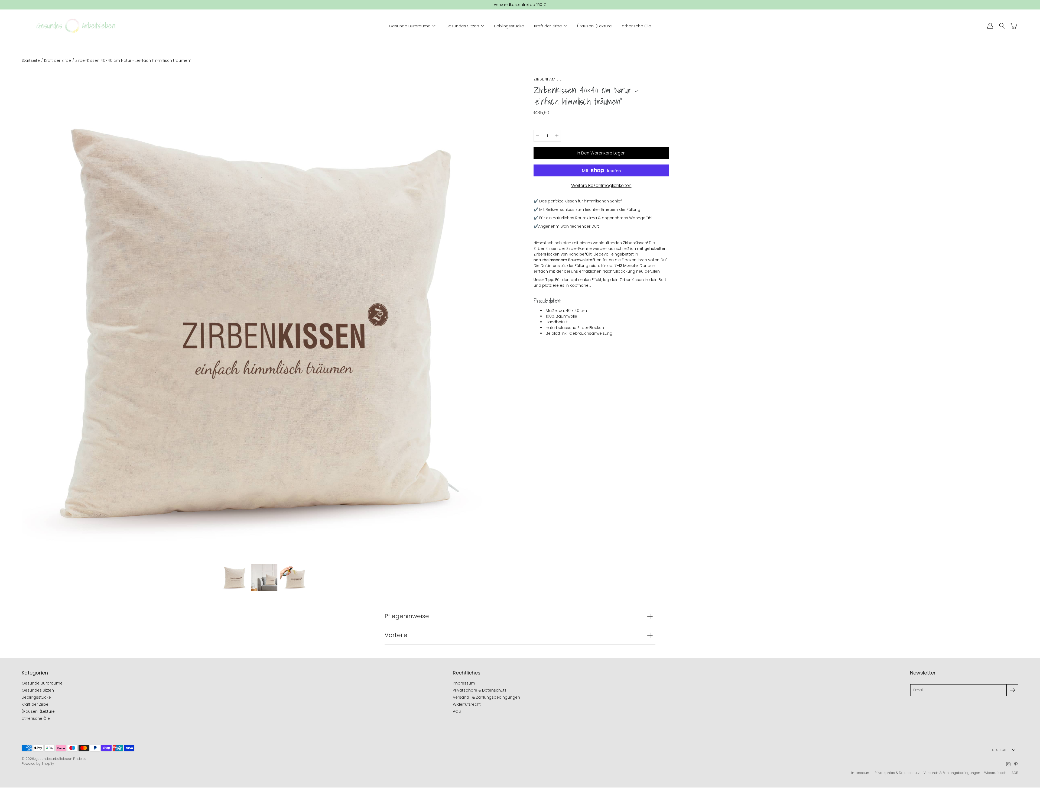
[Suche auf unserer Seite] (1002, 25)
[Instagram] (1008, 764)
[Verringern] (538, 136)
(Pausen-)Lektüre (594, 26)
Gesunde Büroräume (410, 26)
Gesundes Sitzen (462, 26)
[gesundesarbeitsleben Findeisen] (76, 25)
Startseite (31, 60)
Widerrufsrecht (467, 704)
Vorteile (396, 635)
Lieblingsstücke (509, 26)
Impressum (464, 683)
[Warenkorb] (1014, 25)
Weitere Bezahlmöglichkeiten (601, 185)
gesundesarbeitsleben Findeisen (62, 758)
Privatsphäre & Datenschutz (479, 690)
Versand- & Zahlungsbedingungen (486, 697)
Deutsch (999, 750)
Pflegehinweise (407, 616)
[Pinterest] (1015, 764)
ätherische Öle (636, 26)
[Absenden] (1012, 690)
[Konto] (990, 25)
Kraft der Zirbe (548, 26)
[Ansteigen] (557, 136)
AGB (457, 711)
